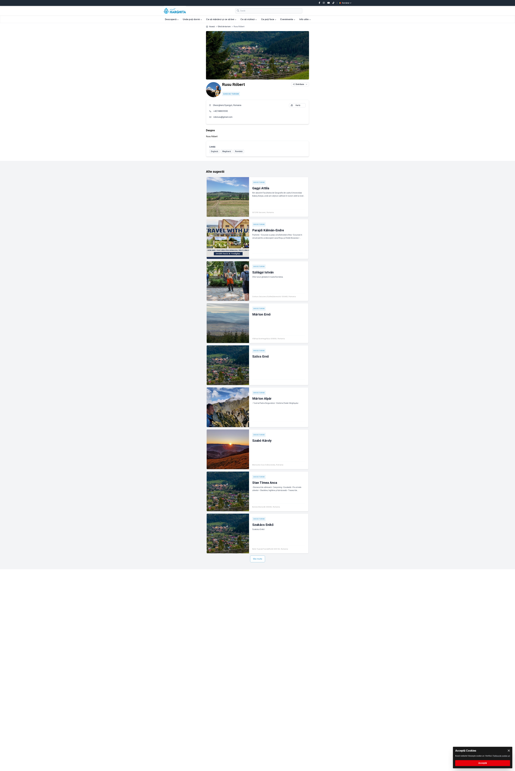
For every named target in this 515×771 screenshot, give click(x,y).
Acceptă (482, 763)
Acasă (212, 26)
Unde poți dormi (191, 19)
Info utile (304, 19)
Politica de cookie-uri (501, 756)
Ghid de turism (224, 26)
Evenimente (287, 19)
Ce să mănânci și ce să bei (220, 19)
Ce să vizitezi (247, 19)
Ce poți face (268, 19)
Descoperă (171, 19)
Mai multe (257, 559)
